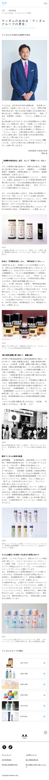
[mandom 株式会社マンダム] (24, 736)
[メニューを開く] (45, 3)
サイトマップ (6, 755)
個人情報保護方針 (32, 760)
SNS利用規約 (6, 760)
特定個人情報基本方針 (10, 765)
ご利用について (31, 755)
